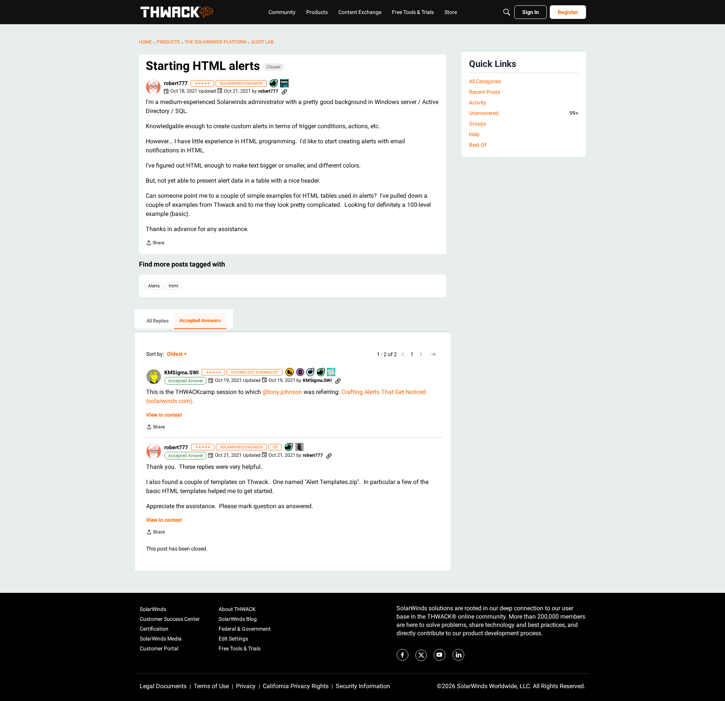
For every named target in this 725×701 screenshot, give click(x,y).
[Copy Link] (284, 91)
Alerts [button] (154, 285)
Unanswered (523, 113)
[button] (153, 87)
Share (155, 243)
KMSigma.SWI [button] (181, 372)
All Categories (485, 81)
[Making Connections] (299, 447)
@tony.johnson (282, 391)
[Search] (507, 12)
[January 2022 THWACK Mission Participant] (284, 83)
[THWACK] (176, 12)
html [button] (173, 285)
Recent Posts (484, 92)
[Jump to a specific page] (433, 354)
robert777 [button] (176, 83)
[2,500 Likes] (321, 372)
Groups (477, 124)
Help (474, 134)
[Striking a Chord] (331, 372)
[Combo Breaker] (290, 372)
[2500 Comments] (310, 372)
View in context (164, 415)
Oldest (175, 354)
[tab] (157, 321)
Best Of (477, 145)
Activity (477, 102)
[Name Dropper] (300, 372)
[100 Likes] (274, 83)
